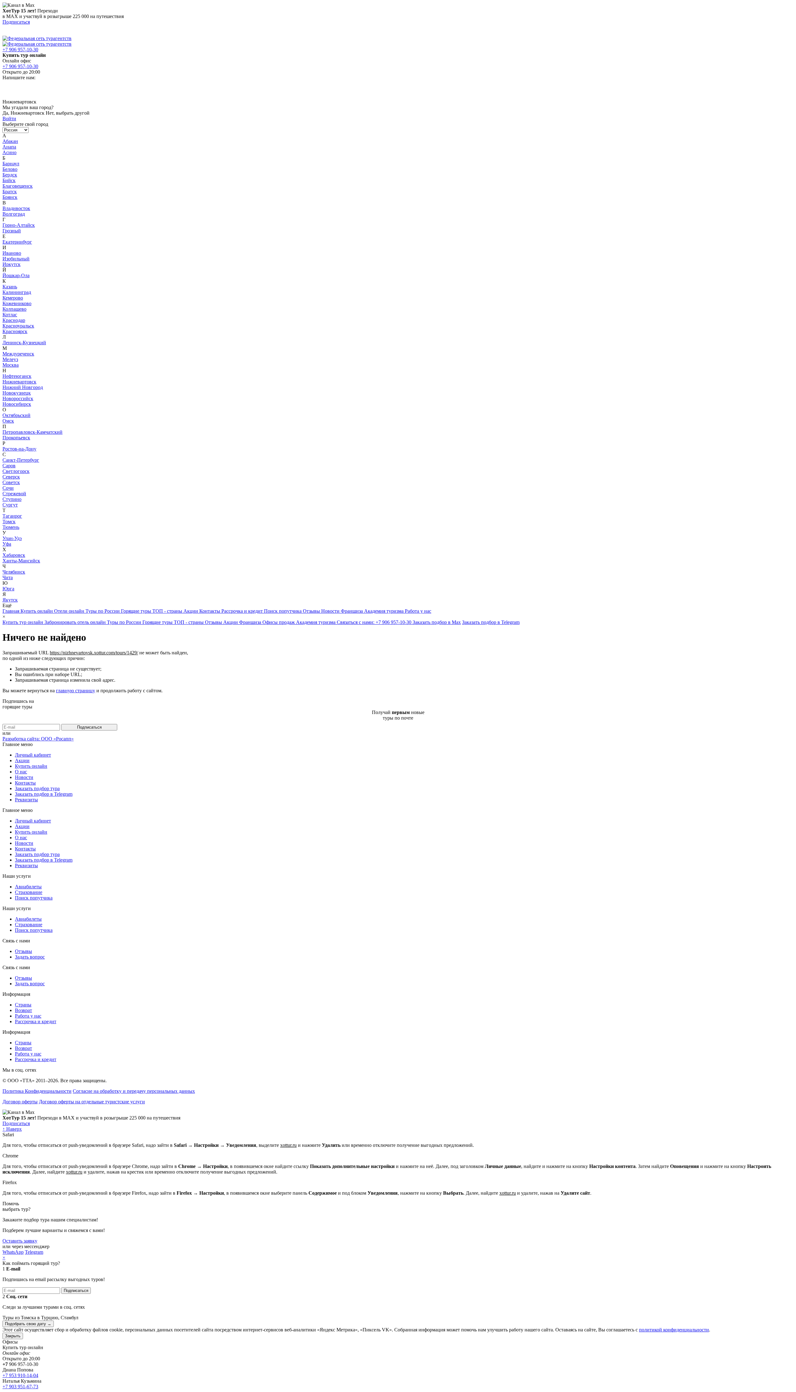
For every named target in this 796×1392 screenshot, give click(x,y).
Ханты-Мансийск (21, 560)
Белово (9, 169)
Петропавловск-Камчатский (32, 432)
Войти (9, 118)
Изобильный (16, 258)
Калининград (16, 292)
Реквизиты (26, 799)
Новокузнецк (16, 393)
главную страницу (75, 690)
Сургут (10, 504)
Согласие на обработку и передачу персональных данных (134, 1091)
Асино (9, 152)
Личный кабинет (33, 755)
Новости (331, 611)
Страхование (28, 892)
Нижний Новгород (22, 387)
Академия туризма (384, 611)
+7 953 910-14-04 (20, 1375)
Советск (11, 482)
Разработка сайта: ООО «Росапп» (38, 738)
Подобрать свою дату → (28, 1323)
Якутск (10, 599)
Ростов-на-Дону (19, 448)
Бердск (9, 174)
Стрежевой (14, 493)
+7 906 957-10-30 (20, 49)
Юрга (8, 588)
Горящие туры (136, 611)
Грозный (11, 230)
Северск (11, 476)
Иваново (11, 253)
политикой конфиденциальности (674, 1329)
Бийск (9, 180)
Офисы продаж (279, 622)
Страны (23, 1004)
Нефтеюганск (16, 376)
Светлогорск (16, 471)
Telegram (34, 1252)
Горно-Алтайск (18, 225)
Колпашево (14, 309)
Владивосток (16, 208)
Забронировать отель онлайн (75, 622)
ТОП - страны (167, 611)
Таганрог (12, 516)
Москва (10, 365)
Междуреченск (18, 353)
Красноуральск (18, 325)
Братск (9, 191)
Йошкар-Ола (16, 275)
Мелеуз (10, 359)
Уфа (6, 544)
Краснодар (13, 320)
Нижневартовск (19, 381)
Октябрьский (16, 415)
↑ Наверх (12, 1129)
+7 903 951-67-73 (20, 1386)
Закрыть (13, 1336)
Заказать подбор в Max (437, 622)
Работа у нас (418, 611)
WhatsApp (13, 1252)
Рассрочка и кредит (242, 611)
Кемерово (12, 297)
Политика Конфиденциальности (37, 1091)
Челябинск (13, 572)
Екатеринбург (17, 242)
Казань (9, 286)
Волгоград (13, 214)
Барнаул (10, 163)
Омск (8, 421)
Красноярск (14, 331)
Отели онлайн (70, 611)
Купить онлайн (37, 611)
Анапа (9, 146)
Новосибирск (16, 404)
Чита (7, 577)
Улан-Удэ (12, 538)
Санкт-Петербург (20, 460)
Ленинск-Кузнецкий (24, 342)
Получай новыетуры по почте (398, 715)
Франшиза (352, 611)
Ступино (11, 499)
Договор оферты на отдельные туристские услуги (92, 1101)
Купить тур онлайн (23, 622)
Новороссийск (17, 398)
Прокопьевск (16, 437)
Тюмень (10, 527)
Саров (9, 465)
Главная (11, 611)
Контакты (210, 611)
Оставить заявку (19, 1240)
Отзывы (312, 611)
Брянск (9, 197)
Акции (191, 611)
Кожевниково (16, 303)
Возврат (23, 1010)
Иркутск (11, 264)
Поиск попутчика (283, 611)
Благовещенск (17, 186)
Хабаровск (13, 555)
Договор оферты (20, 1101)
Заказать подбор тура (37, 788)
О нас (21, 771)
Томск (9, 521)
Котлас (9, 314)
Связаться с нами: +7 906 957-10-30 (375, 622)
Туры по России (103, 611)
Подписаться (16, 22)
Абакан (10, 141)
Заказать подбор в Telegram (491, 622)
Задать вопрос (30, 956)
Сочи (8, 488)
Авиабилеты (28, 886)
